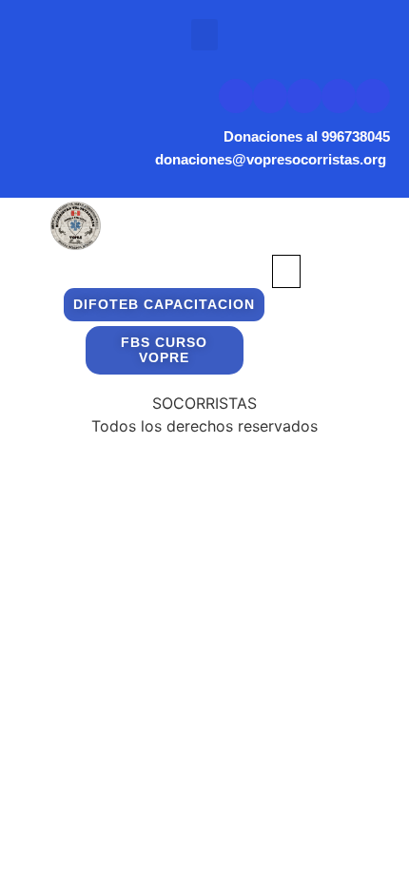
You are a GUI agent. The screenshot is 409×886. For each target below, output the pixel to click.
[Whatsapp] (373, 96)
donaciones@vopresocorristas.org (272, 159)
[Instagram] (338, 96)
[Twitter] (236, 96)
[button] (204, 34)
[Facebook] (304, 96)
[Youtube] (270, 96)
